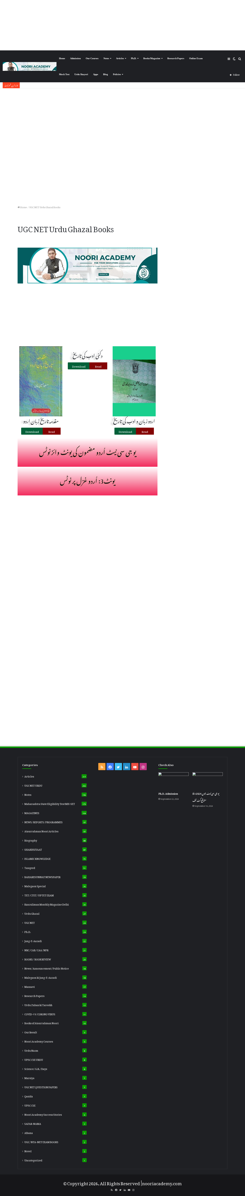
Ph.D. (133, 58)
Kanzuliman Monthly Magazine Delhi (46, 904)
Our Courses (92, 58)
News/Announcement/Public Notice (46, 968)
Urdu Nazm (31, 1050)
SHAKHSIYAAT (33, 849)
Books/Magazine (151, 58)
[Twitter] (118, 766)
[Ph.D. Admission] (173, 780)
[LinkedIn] (126, 766)
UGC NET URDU (33, 785)
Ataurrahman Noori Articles (41, 831)
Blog (105, 74)
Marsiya (29, 1077)
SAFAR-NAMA (32, 1123)
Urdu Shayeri (81, 74)
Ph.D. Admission (168, 793)
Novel (28, 1151)
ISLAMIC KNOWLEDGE (37, 858)
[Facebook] (110, 766)
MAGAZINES (31, 812)
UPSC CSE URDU (33, 1059)
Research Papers (175, 58)
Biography (30, 840)
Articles (120, 58)
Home (62, 58)
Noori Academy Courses (38, 1041)
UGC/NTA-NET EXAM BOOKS (41, 1141)
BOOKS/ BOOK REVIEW (37, 959)
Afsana (28, 1132)
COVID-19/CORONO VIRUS (39, 1014)
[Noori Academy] (29, 66)
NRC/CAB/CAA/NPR (36, 950)
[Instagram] (143, 766)
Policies (117, 74)
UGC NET (29, 922)
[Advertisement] (122, 25)
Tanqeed (29, 867)
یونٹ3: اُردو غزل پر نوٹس (87, 479)
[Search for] (239, 58)
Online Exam (196, 58)
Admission (75, 58)
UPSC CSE (30, 1105)
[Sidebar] (229, 58)
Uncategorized (33, 1160)
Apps (95, 74)
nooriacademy (157, 1182)
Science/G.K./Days (35, 1068)
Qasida (28, 1096)
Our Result (30, 1032)
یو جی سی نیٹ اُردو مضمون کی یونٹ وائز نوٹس (87, 451)
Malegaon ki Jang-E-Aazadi (40, 977)
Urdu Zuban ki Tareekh (38, 1004)
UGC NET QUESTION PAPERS (41, 1087)
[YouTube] (134, 766)
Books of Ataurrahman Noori (41, 1023)
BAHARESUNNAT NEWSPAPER (42, 876)
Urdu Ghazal (31, 913)
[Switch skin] (234, 58)
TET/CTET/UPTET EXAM (39, 895)
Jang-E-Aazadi (33, 940)
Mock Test (64, 74)
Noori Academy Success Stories (43, 1114)
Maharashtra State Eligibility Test (49, 803)
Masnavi (29, 986)
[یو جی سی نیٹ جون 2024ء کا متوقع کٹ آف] (207, 780)
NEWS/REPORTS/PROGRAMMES (43, 822)
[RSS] (101, 766)
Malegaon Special (35, 886)
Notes (106, 58)
